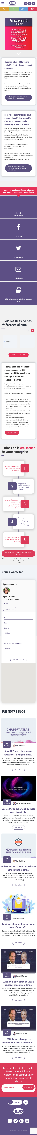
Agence (32, 9)
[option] (10, 341)
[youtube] (27, 1121)
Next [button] (33, 330)
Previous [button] (28, 330)
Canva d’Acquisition (20, 41)
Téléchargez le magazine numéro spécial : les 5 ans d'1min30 (17, 97)
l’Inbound (13, 38)
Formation (23, 9)
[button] (22, 671)
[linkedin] (21, 1121)
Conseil (4, 9)
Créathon (14, 40)
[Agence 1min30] (12, 3)
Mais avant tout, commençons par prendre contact (18, 553)
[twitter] (15, 1121)
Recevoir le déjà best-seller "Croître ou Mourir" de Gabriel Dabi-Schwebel (17, 168)
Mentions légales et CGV (18, 1131)
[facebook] (10, 1121)
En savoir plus (12, 432)
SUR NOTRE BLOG (13, 711)
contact (17, 1102)
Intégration (13, 9)
